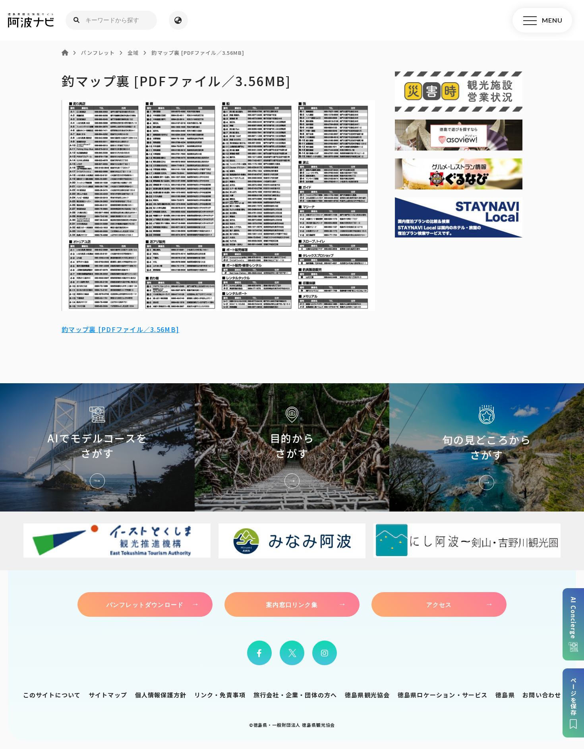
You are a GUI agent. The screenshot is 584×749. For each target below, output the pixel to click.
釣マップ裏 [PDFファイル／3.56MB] (120, 329)
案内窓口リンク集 (292, 604)
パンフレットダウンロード (145, 604)
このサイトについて (52, 695)
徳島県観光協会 (367, 695)
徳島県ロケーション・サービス (443, 695)
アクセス (439, 604)
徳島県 (505, 695)
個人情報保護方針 (161, 695)
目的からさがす (292, 447)
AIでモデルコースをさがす (97, 447)
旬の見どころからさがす (486, 447)
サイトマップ (108, 695)
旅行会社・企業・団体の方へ (295, 695)
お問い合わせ (541, 695)
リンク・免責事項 (220, 695)
